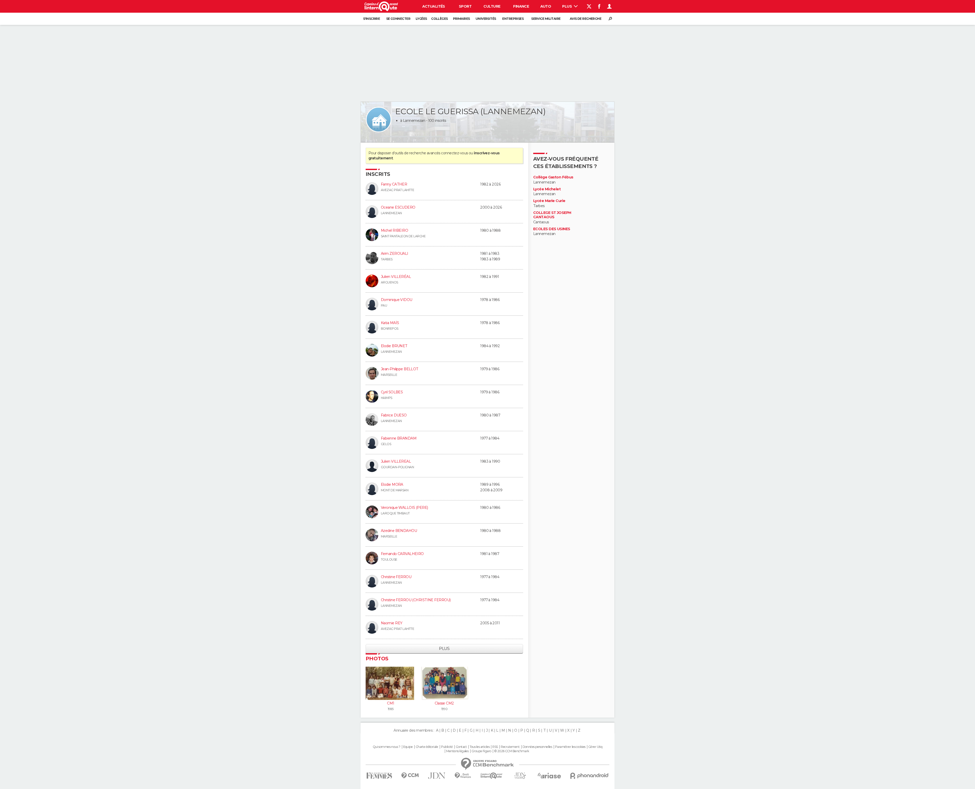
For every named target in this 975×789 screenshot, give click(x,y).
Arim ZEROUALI (394, 253)
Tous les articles (480, 747)
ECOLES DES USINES (551, 229)
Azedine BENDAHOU (399, 530)
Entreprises (513, 19)
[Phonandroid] (589, 776)
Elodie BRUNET (394, 346)
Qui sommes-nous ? (386, 747)
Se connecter (398, 19)
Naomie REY (391, 623)
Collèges (439, 19)
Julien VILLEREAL (396, 461)
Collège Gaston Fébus (553, 177)
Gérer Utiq (595, 747)
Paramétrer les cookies (570, 747)
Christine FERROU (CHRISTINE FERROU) (415, 600)
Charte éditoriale (427, 747)
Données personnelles (537, 747)
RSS (495, 747)
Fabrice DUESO (394, 415)
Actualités (433, 6)
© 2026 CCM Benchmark (511, 751)
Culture (491, 6)
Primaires (461, 19)
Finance (521, 6)
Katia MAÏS (390, 323)
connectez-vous (454, 153)
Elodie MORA (392, 484)
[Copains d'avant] (491, 776)
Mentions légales (457, 751)
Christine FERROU (396, 577)
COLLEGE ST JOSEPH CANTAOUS (552, 215)
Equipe (408, 747)
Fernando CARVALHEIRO (402, 553)
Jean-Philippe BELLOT (399, 369)
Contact (461, 747)
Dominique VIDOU (396, 299)
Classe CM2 (444, 703)
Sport (465, 6)
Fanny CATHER (394, 184)
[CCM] (409, 776)
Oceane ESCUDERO (398, 207)
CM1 (390, 703)
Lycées (421, 19)
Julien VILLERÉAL (396, 276)
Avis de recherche (585, 19)
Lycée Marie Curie (549, 201)
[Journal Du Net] (436, 776)
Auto (545, 6)
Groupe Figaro (481, 751)
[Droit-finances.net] (463, 776)
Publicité (447, 747)
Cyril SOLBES (392, 392)
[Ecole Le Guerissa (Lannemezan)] (378, 119)
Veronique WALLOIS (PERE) (404, 507)
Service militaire (545, 19)
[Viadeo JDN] (520, 776)
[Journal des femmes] (379, 776)
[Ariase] (549, 775)
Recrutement (510, 747)
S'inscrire (371, 19)
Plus (567, 6)
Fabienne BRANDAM (398, 438)
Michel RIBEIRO (394, 230)
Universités (486, 19)
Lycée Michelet (547, 189)
